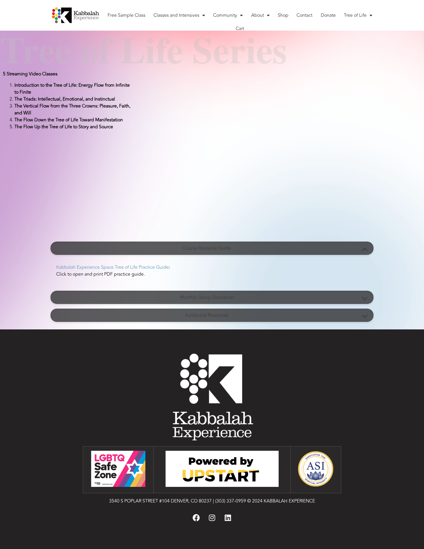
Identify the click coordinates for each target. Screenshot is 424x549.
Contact (304, 15)
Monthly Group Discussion (207, 297)
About (257, 15)
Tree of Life (355, 15)
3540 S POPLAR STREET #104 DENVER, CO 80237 (160, 501)
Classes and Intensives (176, 15)
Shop (283, 15)
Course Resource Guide (207, 248)
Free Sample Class (126, 15)
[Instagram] (212, 517)
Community (225, 15)
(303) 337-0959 (230, 501)
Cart (240, 28)
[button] (212, 248)
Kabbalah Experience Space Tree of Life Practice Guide (112, 267)
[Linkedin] (228, 517)
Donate (328, 15)
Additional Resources (206, 315)
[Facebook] (196, 517)
